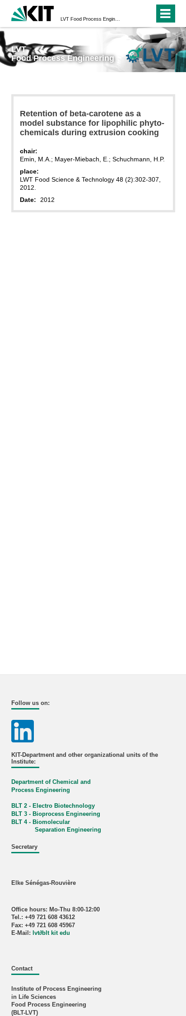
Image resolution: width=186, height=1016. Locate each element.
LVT (90, 19)
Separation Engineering (68, 830)
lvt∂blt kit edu (51, 933)
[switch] (131, 13)
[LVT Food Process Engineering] (150, 54)
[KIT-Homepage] (32, 12)
